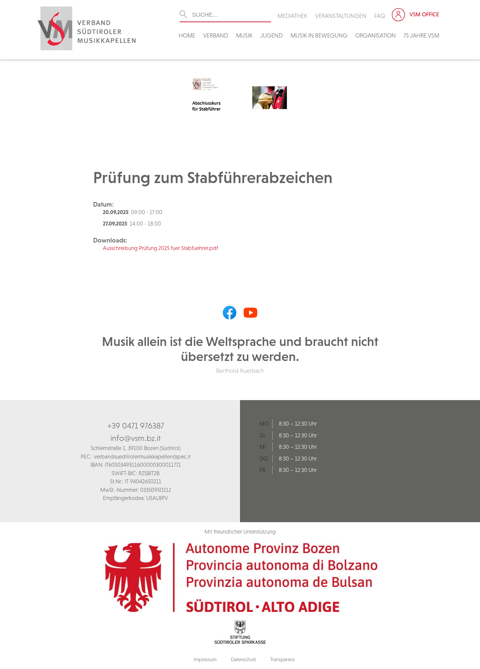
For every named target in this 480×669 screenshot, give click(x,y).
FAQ (379, 15)
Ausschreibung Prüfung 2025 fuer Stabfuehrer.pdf (160, 248)
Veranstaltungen (340, 15)
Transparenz (282, 659)
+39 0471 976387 (135, 425)
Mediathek (292, 15)
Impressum (205, 659)
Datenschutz (243, 659)
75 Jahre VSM (421, 35)
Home (187, 35)
